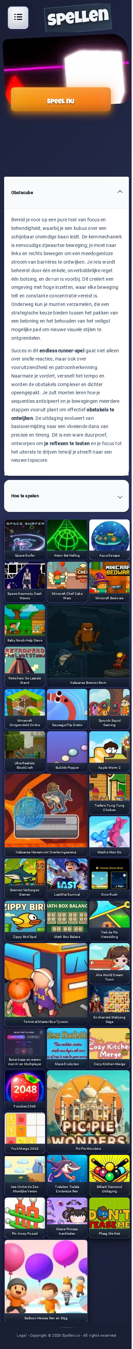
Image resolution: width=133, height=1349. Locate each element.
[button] (66, 193)
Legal (22, 1335)
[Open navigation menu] (18, 16)
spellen (78, 19)
